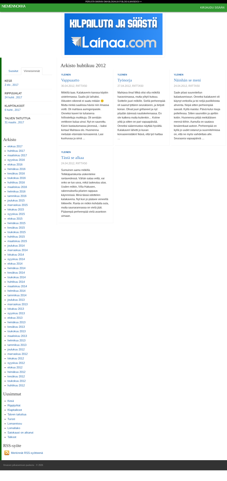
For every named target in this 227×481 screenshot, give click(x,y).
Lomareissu (14, 423)
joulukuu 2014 (16, 245)
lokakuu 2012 (15, 358)
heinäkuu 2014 (16, 268)
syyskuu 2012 (16, 363)
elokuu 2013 (14, 317)
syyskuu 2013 (16, 313)
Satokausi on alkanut (20, 432)
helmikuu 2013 (16, 340)
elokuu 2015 (14, 218)
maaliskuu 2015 (17, 241)
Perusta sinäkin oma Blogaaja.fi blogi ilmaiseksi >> (113, 1)
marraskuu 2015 (17, 205)
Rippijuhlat (13, 405)
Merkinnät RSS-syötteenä (27, 452)
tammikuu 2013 (16, 345)
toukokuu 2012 (16, 381)
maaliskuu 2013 (17, 336)
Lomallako (13, 428)
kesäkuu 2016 (16, 173)
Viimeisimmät (32, 71)
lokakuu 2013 (15, 308)
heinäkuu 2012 (16, 372)
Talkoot (11, 437)
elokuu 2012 (14, 367)
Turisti (11, 419)
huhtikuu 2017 (16, 150)
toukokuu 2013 (16, 331)
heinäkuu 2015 (16, 223)
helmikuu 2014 (16, 290)
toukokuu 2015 (16, 232)
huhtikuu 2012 (16, 385)
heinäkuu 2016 (16, 169)
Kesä (10, 401)
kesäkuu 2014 (16, 272)
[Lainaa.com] (113, 33)
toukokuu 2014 (16, 277)
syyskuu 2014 (16, 259)
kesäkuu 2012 (16, 376)
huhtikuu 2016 (16, 182)
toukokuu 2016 (16, 178)
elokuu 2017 (14, 146)
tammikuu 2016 (16, 196)
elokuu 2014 (14, 263)
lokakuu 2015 (15, 209)
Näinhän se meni (187, 80)
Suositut (13, 71)
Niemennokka (13, 5)
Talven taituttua (16, 414)
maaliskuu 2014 (17, 286)
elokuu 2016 (14, 164)
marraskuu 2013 (17, 304)
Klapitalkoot (14, 410)
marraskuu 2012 (17, 354)
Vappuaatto (70, 80)
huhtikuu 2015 (16, 236)
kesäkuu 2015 (16, 227)
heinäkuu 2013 (16, 322)
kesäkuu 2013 (16, 326)
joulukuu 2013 (16, 299)
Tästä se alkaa (72, 157)
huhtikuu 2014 (16, 281)
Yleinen (66, 74)
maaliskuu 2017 (17, 155)
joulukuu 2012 (16, 349)
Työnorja (124, 80)
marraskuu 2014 (17, 250)
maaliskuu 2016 (17, 187)
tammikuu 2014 (16, 295)
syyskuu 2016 (16, 159)
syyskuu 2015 (16, 214)
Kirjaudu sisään (212, 7)
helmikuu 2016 (16, 191)
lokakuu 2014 (15, 254)
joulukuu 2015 (16, 200)
